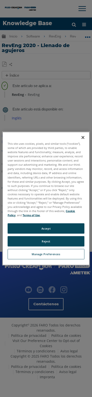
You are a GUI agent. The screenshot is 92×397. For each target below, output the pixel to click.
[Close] (83, 137)
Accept (46, 228)
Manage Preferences (46, 254)
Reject (46, 241)
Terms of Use (31, 215)
